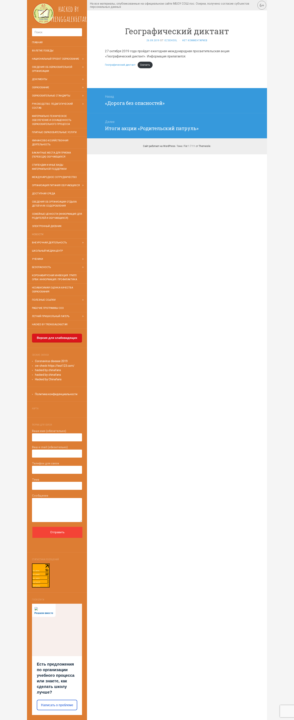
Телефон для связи (45, 463)
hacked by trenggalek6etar (50, 324)
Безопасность (41, 267)
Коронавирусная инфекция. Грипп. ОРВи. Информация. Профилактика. (55, 277)
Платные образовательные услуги (54, 132)
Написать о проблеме (57, 705)
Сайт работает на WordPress (159, 146)
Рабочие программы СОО (48, 308)
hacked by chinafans (48, 370)
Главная (37, 42)
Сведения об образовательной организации (52, 69)
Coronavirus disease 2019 (51, 361)
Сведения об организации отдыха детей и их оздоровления (54, 203)
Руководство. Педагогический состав (52, 105)
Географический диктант (120, 64)
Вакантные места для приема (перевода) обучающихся (51, 154)
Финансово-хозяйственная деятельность (50, 142)
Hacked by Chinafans (48, 379)
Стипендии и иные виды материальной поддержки (49, 167)
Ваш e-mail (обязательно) (50, 447)
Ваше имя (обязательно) (49, 431)
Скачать (145, 64)
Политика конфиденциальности (56, 394)
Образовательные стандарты (51, 95)
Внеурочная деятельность (49, 242)
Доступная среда (43, 193)
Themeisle (204, 146)
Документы (39, 79)
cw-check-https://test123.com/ (54, 365)
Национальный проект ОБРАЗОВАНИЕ (55, 58)
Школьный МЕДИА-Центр (47, 250)
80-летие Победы (42, 50)
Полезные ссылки (44, 299)
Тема (35, 479)
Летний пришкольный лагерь (50, 316)
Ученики (37, 259)
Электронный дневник (47, 226)
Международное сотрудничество (54, 177)
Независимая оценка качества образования (52, 289)
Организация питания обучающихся (56, 185)
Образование (40, 87)
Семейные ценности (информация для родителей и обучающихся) (57, 216)
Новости (37, 234)
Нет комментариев (194, 40)
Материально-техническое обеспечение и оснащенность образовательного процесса (51, 120)
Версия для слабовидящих (57, 337)
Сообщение (40, 495)
